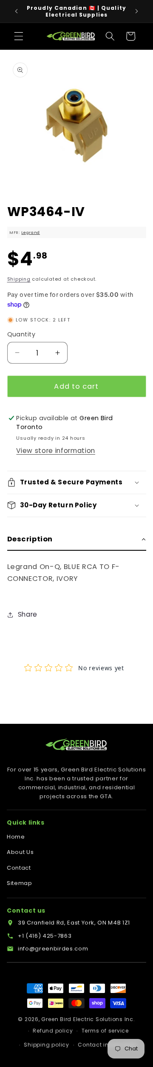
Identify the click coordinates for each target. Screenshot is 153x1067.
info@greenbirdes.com (53, 949)
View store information (55, 450)
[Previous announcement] (16, 11)
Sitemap (19, 883)
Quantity (21, 334)
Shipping (19, 279)
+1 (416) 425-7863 (44, 936)
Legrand (30, 232)
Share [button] (27, 614)
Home (16, 837)
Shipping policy (46, 1044)
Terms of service (105, 1030)
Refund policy (53, 1030)
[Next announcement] (137, 11)
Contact (19, 868)
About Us (20, 852)
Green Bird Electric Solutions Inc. (88, 1019)
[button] (18, 36)
